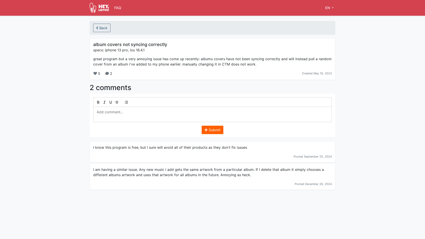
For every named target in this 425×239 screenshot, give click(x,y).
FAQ (117, 8)
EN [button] (328, 8)
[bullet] (126, 102)
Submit (214, 130)
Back (103, 28)
